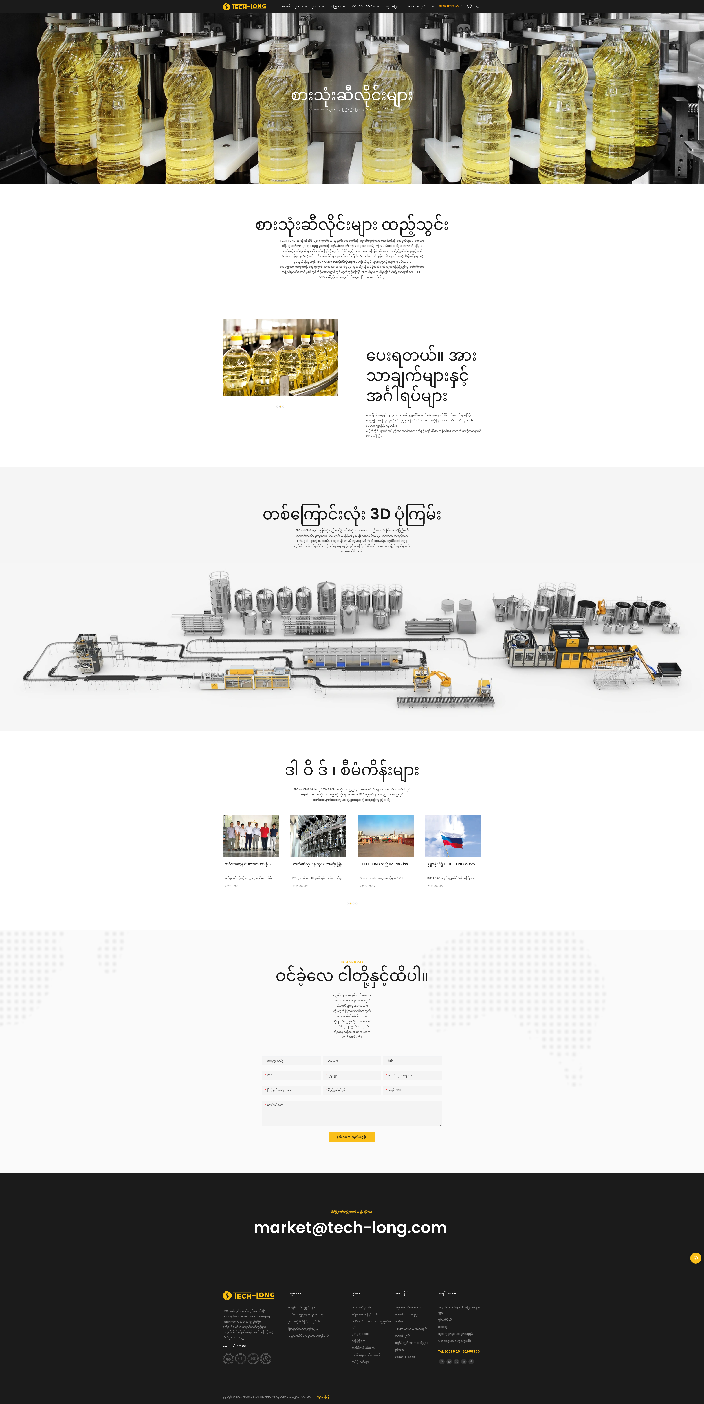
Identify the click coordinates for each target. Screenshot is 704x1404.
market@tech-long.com (352, 1227)
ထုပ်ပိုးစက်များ (360, 1362)
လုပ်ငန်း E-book (405, 1357)
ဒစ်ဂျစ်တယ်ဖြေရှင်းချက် (301, 1307)
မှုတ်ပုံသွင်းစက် (360, 1334)
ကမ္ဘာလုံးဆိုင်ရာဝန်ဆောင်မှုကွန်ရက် (308, 1335)
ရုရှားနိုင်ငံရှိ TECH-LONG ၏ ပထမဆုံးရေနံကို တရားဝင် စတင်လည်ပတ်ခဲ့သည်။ (385, 864)
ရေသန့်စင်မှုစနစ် (361, 1307)
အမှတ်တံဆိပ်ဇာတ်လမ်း (409, 1307)
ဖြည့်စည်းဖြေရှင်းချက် (355, 109)
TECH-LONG (317, 109)
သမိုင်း (399, 1321)
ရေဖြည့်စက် (359, 1341)
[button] (461, 6)
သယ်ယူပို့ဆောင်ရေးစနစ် (366, 1355)
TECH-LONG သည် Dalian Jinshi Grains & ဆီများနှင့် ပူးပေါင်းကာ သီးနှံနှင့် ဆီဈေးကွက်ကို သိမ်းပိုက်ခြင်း (317, 864)
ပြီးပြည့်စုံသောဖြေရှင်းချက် (302, 1328)
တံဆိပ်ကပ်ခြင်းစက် (363, 1348)
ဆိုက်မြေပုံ (323, 1397)
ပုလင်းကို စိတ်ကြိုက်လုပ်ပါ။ (303, 1321)
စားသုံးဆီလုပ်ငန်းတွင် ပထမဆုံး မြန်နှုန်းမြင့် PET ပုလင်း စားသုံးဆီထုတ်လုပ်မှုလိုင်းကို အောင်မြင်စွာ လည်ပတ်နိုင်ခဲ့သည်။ (249, 864)
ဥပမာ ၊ (333, 109)
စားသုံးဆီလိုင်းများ (383, 109)
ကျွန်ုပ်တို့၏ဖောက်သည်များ (411, 1343)
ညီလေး (399, 1350)
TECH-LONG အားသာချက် (411, 1328)
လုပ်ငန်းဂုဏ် (402, 1335)
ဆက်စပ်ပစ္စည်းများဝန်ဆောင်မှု (305, 1314)
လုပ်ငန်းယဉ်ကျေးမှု (406, 1314)
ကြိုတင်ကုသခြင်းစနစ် (365, 1314)
